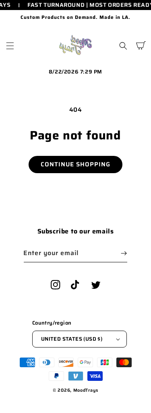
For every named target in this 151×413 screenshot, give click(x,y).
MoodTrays (85, 390)
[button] (10, 46)
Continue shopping (75, 164)
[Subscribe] (124, 253)
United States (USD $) (71, 339)
